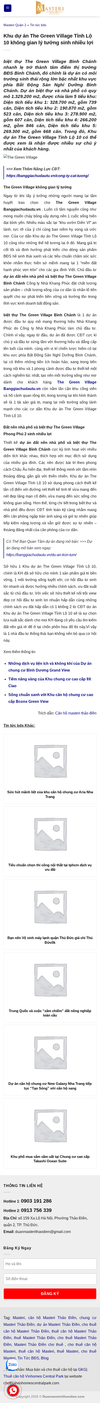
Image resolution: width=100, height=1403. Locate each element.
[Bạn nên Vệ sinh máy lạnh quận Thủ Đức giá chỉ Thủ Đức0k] (50, 906)
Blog (45, 1358)
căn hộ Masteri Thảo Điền (52, 1318)
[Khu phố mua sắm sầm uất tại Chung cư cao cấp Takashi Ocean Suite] (50, 1125)
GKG (82, 1370)
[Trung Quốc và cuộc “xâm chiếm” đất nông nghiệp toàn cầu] (50, 979)
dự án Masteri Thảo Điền (58, 1324)
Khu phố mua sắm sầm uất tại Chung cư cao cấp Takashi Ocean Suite (50, 1159)
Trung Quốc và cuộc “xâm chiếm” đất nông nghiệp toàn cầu (50, 1013)
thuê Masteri (67, 1351)
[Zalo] (11, 1365)
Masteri (19, 1318)
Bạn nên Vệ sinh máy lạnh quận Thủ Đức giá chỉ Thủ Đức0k (50, 940)
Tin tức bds (38, 25)
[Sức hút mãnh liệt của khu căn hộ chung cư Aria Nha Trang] (50, 760)
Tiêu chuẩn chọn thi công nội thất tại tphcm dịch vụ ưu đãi (50, 867)
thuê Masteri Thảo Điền (34, 1338)
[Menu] (7, 8)
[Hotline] (13, 1390)
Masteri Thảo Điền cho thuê (39, 1345)
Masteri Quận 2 (14, 25)
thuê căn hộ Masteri (36, 1351)
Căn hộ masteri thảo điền (76, 713)
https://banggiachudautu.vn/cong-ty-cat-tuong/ (47, 176)
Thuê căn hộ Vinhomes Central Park (33, 1376)
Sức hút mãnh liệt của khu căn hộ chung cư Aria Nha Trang (50, 794)
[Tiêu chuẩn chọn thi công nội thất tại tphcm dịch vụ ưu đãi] (50, 833)
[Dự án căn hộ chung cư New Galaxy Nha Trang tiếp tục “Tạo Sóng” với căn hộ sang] (50, 1052)
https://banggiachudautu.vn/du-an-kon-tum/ (41, 555)
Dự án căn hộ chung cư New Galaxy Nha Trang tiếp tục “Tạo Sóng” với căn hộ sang (50, 1086)
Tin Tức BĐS (28, 1358)
